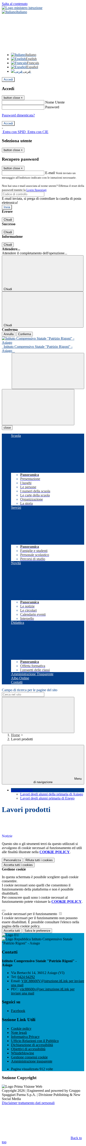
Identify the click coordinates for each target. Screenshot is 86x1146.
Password (52, 107)
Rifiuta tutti (39, 860)
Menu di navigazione (57, 780)
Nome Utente (55, 102)
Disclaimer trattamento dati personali (28, 1103)
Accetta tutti (18, 865)
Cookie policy (21, 1028)
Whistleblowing (22, 1053)
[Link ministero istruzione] (22, 8)
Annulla (9, 334)
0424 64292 (26, 977)
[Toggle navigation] (38, 407)
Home (15, 735)
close (7, 427)
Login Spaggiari (36, 190)
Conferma (24, 334)
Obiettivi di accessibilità (28, 1049)
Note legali (19, 1033)
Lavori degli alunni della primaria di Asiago (51, 794)
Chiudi (8, 219)
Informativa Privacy (25, 1037)
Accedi (8, 79)
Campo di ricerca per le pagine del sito (29, 690)
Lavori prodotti (22, 790)
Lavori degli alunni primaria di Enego (47, 798)
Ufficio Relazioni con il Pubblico (35, 1041)
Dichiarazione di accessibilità (32, 1045)
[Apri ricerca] (48, 371)
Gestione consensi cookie (29, 1057)
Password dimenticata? (18, 115)
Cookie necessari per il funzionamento (30, 914)
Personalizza (12, 860)
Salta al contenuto (15, 4)
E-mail (50, 173)
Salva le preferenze (37, 930)
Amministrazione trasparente (31, 1061)
